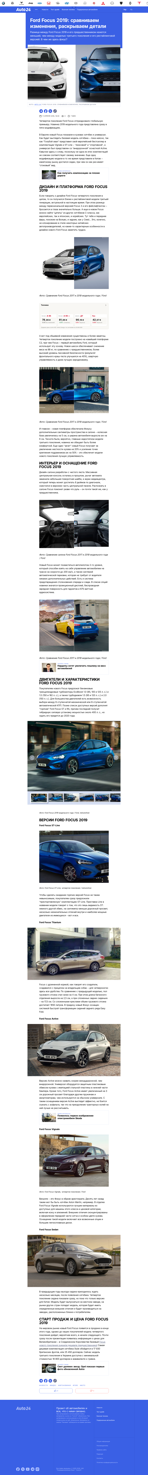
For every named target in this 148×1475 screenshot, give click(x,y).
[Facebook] (18, 1469)
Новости (45, 10)
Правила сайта (102, 1450)
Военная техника (68, 10)
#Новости (43, 1385)
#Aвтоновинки (64, 1385)
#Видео (53, 1385)
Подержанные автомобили (87, 10)
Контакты (100, 1458)
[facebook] (46, 111)
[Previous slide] (32, 757)
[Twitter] (23, 1469)
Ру (131, 10)
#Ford (75, 1385)
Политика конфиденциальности (107, 1462)
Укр (125, 10)
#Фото (82, 1385)
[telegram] (41, 111)
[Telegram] (32, 1469)
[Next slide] (116, 757)
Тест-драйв (55, 10)
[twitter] (50, 111)
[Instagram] (37, 1469)
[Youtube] (27, 1469)
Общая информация (103, 1441)
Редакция (100, 1454)
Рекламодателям (102, 1446)
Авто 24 (37, 104)
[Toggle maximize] (116, 725)
